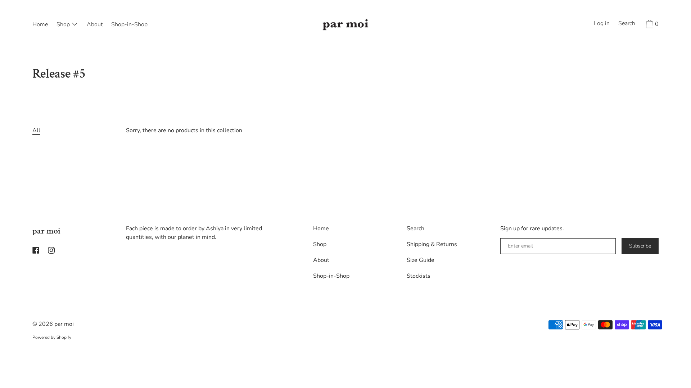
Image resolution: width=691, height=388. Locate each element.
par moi (46, 230)
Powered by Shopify (51, 337)
